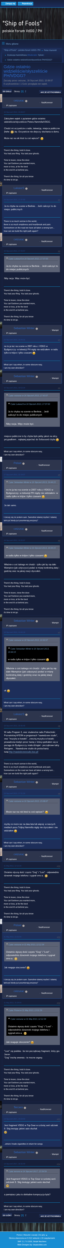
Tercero (18, 1107)
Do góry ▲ (43, 1235)
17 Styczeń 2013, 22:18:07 (14, 475)
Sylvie (40, 55)
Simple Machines (39, 1241)
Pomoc (19, 1235)
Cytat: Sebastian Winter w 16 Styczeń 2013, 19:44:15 (32, 482)
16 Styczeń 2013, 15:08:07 (14, 112)
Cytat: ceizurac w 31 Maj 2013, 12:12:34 (26, 944)
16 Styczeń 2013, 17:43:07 (14, 251)
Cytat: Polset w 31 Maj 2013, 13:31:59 (25, 1010)
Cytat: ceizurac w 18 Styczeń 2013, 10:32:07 (28, 640)
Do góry (7, 1215)
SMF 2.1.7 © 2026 (25, 1241)
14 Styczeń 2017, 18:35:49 (14, 1164)
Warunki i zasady (30, 1235)
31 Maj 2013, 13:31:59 (12, 937)
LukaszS (19, 188)
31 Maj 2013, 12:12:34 (12, 866)
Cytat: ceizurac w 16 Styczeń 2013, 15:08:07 (28, 801)
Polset (17, 463)
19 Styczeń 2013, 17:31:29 (14, 793)
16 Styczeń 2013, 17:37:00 (14, 200)
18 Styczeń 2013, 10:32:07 (14, 540)
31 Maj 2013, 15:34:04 (12, 1003)
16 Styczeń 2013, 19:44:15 (14, 340)
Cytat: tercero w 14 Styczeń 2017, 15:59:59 (28, 1171)
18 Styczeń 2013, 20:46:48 (14, 726)
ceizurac (19, 100)
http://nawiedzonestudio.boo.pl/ (23, 752)
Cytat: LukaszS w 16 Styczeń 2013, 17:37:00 (28, 259)
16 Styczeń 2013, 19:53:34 (14, 388)
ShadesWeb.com (40, 1245)
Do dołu (7, 91)
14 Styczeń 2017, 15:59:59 (14, 1119)
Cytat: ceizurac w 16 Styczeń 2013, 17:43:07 (28, 395)
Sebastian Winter (24, 328)
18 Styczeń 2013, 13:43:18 (14, 632)
